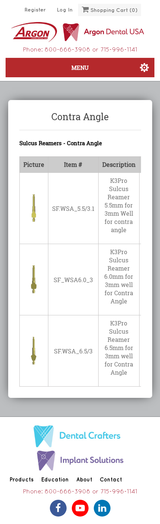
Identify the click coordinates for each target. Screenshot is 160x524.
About (84, 480)
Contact (111, 480)
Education (55, 480)
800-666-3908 (67, 50)
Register (35, 9)
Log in (65, 9)
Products (21, 480)
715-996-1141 (118, 50)
